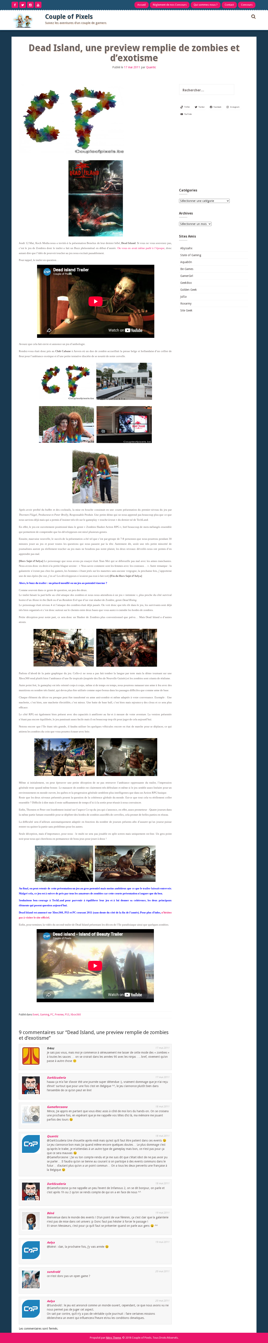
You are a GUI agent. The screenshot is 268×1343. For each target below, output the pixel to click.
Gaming (44, 1014)
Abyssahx (186, 248)
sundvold (53, 1271)
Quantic (151, 67)
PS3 (67, 1014)
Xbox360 (76, 1014)
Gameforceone (57, 1107)
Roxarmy (186, 303)
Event (36, 1014)
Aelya (51, 1242)
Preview (59, 1014)
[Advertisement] (213, 154)
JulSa (183, 296)
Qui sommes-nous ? (206, 4)
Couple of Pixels (69, 16)
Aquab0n (186, 262)
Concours (247, 4)
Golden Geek (188, 289)
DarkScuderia (56, 1077)
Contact (229, 4)
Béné (50, 1213)
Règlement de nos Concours (170, 4)
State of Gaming (190, 255)
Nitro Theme (113, 1337)
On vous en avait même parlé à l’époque (141, 248)
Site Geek (186, 310)
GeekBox (186, 282)
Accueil (141, 4)
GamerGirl (186, 276)
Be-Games (186, 269)
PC (52, 1014)
